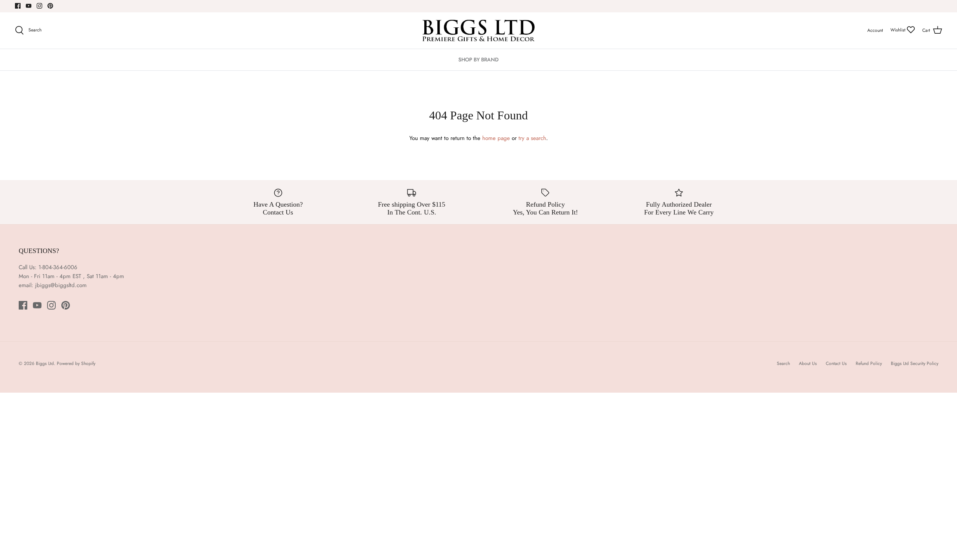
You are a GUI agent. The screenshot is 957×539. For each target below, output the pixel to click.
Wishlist (898, 30)
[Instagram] (39, 6)
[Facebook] (18, 6)
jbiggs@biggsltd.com (61, 285)
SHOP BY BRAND (478, 59)
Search (783, 363)
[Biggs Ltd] (478, 30)
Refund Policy (869, 363)
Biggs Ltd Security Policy (914, 363)
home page (496, 138)
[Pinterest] (50, 6)
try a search (532, 138)
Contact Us (836, 363)
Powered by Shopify (76, 363)
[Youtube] (28, 6)
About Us (808, 363)
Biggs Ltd (45, 363)
